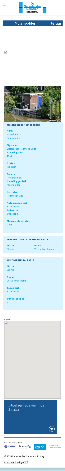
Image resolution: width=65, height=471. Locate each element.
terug (55, 23)
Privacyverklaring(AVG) (16, 462)
